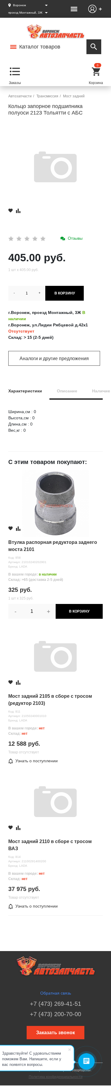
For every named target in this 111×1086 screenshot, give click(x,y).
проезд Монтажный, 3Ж (25, 12)
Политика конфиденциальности (56, 1077)
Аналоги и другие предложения (54, 358)
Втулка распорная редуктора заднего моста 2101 (52, 546)
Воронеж (19, 5)
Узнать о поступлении (36, 760)
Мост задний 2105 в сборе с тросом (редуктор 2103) (50, 700)
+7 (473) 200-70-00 (55, 1014)
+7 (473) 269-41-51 (55, 1003)
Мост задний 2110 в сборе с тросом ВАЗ (50, 845)
